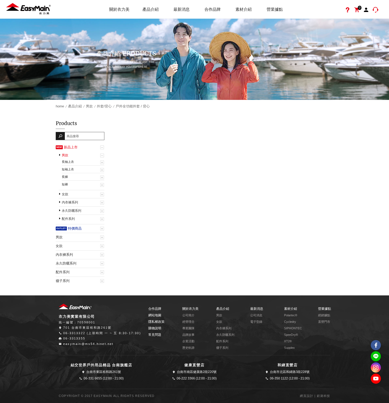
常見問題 (154, 334)
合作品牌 (212, 9)
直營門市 (324, 321)
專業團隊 (188, 328)
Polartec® (290, 315)
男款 (89, 106)
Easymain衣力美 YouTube (376, 379)
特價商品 (75, 228)
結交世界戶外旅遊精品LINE (376, 356)
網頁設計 (306, 396)
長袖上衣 (68, 161)
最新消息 (181, 9)
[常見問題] (348, 10)
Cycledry (290, 321)
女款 (65, 194)
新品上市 (71, 147)
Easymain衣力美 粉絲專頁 (376, 345)
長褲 (65, 176)
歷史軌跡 (188, 347)
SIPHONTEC (293, 328)
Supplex (289, 347)
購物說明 (154, 328)
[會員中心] (366, 10)
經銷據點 (324, 315)
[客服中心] (376, 10)
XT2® (288, 341)
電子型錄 (256, 321)
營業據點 (275, 9)
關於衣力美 (119, 9)
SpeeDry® (291, 334)
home (60, 106)
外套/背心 (104, 106)
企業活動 (188, 341)
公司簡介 (188, 315)
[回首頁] (28, 8)
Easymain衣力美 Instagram (376, 367)
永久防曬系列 (71, 211)
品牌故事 (188, 334)
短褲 (65, 184)
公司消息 (256, 315)
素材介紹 (243, 9)
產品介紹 (150, 9)
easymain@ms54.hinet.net (88, 344)
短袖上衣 (68, 169)
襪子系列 (62, 281)
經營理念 (188, 321)
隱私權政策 (156, 321)
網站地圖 (154, 315)
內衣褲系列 (70, 202)
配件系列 (68, 219)
